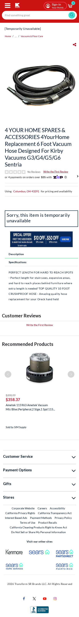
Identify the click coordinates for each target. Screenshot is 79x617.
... (16, 36)
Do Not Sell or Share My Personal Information (38, 532)
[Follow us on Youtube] (45, 598)
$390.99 (11, 395)
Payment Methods (41, 517)
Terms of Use (27, 522)
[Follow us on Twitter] (34, 598)
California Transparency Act (55, 513)
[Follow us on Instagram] (55, 598)
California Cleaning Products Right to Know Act (38, 527)
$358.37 (13, 399)
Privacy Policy (63, 517)
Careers (42, 508)
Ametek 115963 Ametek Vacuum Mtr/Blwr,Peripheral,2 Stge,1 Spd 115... (30, 407)
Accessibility (57, 508)
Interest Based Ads (16, 517)
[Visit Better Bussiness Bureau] (39, 609)
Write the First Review (55, 171)
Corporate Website (23, 508)
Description (16, 254)
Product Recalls (47, 522)
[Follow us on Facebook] (24, 598)
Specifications (17, 262)
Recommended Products (27, 344)
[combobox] (39, 15)
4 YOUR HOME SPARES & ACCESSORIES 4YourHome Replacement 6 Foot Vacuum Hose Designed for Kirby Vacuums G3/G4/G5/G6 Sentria (38, 147)
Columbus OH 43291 (26, 191)
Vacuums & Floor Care (32, 36)
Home (8, 36)
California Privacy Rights (20, 513)
